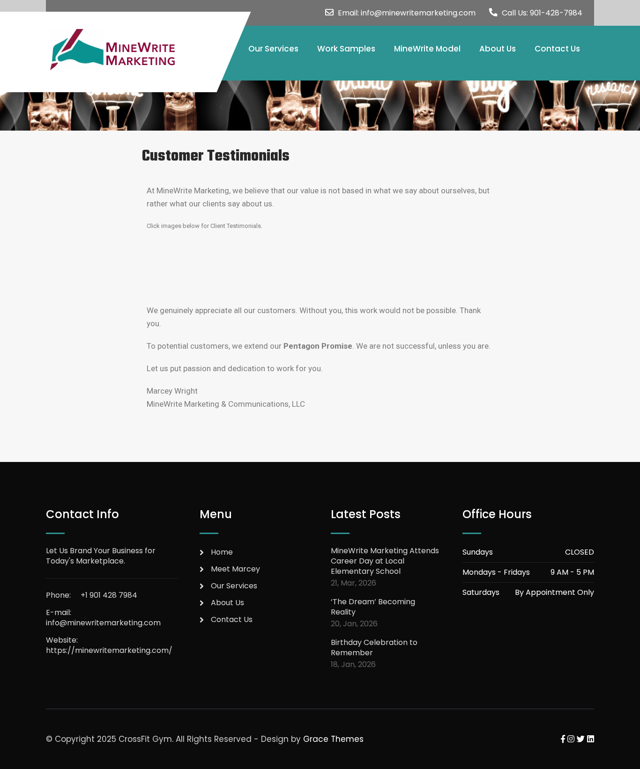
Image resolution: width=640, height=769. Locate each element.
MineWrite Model (427, 48)
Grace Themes (333, 739)
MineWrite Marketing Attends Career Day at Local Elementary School (385, 561)
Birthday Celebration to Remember (374, 647)
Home (222, 552)
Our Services (273, 48)
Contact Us (557, 48)
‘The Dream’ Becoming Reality (373, 607)
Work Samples (346, 48)
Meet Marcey (235, 569)
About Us (497, 48)
